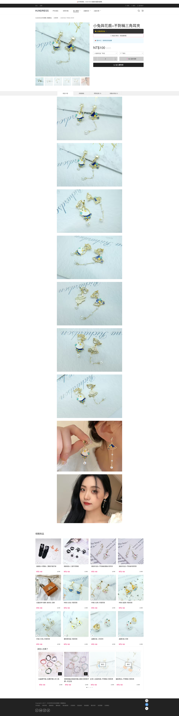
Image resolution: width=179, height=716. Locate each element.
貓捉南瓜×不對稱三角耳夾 (125, 679)
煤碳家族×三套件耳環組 (71, 566)
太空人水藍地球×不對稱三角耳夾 (101, 679)
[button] (38, 49)
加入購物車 (119, 65)
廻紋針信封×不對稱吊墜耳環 (127, 566)
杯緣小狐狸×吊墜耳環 (125, 602)
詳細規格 (81, 93)
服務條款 (51, 705)
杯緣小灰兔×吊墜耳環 (43, 639)
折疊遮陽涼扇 (101, 31)
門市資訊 (37, 705)
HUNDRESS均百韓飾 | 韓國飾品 (43, 18)
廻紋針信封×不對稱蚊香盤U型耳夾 (102, 566)
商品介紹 (65, 93)
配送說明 (79, 705)
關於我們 (93, 705)
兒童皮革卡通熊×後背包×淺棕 (45, 602)
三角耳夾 (56, 18)
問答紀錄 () (97, 93)
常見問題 (100, 705)
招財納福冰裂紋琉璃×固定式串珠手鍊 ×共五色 (76, 680)
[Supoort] (146, 700)
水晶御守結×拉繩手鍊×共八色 (48, 679)
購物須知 (58, 705)
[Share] (146, 704)
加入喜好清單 (132, 59)
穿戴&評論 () (114, 93)
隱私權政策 (65, 705)
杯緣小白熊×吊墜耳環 (98, 602)
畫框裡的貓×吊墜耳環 (70, 639)
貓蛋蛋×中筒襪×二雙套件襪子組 (46, 566)
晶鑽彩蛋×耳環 (123, 639)
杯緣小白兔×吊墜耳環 (70, 602)
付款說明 (73, 705)
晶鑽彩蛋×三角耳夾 (97, 639)
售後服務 (86, 705)
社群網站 (107, 705)
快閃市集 (44, 705)
